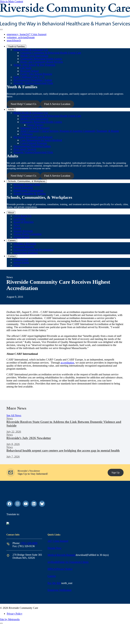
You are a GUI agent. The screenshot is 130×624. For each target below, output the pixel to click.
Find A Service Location (57, 104)
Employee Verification (59, 590)
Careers (52, 576)
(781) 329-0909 (29, 543)
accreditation (67, 362)
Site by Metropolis (10, 619)
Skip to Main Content (11, 1)
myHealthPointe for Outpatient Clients (68, 562)
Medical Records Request (62, 554)
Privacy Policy (14, 613)
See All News (13, 415)
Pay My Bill (54, 583)
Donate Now (54, 548)
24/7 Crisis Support (58, 540)
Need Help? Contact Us (23, 104)
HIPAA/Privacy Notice (60, 568)
